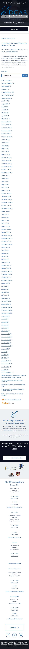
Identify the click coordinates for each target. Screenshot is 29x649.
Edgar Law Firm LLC (16, 49)
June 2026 (4, 109)
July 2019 (4, 352)
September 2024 (6, 172)
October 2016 (5, 367)
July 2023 (4, 214)
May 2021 (4, 292)
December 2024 (5, 163)
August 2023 (5, 211)
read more (4, 71)
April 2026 (4, 115)
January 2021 (5, 304)
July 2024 (4, 178)
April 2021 (4, 295)
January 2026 (5, 124)
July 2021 (4, 286)
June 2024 (4, 181)
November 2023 (6, 202)
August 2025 (5, 139)
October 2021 (5, 277)
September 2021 (6, 280)
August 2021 (5, 283)
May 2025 (4, 148)
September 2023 (6, 208)
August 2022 (5, 247)
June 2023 (4, 217)
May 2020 (4, 325)
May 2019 (4, 358)
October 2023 (5, 205)
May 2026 (4, 112)
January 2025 (5, 160)
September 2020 (6, 313)
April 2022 (4, 259)
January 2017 (5, 361)
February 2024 (5, 193)
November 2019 (6, 340)
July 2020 (4, 319)
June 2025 (4, 145)
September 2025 (6, 136)
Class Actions (5, 86)
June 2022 (4, 253)
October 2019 (5, 343)
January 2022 (5, 268)
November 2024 (6, 166)
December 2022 (5, 235)
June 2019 (4, 355)
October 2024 (5, 169)
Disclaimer (4, 644)
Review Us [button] (14, 627)
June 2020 (4, 322)
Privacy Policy (18, 644)
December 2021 (5, 271)
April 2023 (4, 223)
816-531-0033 (14, 504)
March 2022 (4, 262)
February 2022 (5, 265)
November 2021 (6, 274)
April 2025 (4, 151)
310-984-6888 (14, 616)
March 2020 (4, 331)
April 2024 (4, 187)
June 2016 (4, 370)
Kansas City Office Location (14, 507)
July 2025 (4, 142)
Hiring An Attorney (12, 52)
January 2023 (5, 232)
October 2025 (5, 133)
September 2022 (6, 244)
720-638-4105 (14, 588)
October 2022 (5, 241)
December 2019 (5, 337)
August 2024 (5, 175)
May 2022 (4, 256)
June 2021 (4, 289)
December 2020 (5, 307)
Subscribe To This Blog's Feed (12, 399)
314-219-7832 (14, 534)
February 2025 (5, 157)
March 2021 (4, 298)
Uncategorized (5, 98)
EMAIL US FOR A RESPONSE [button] (14, 458)
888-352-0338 (19, 3)
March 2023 (4, 226)
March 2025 (4, 154)
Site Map (10, 644)
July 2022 (4, 250)
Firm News (4, 89)
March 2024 (4, 190)
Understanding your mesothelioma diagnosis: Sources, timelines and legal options (13, 376)
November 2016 (6, 364)
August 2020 (5, 316)
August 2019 (5, 349)
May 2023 (4, 220)
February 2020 (5, 334)
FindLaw (21, 645)
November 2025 (6, 130)
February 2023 (5, 229)
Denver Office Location (14, 563)
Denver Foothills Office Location (15, 591)
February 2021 (5, 301)
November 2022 (6, 238)
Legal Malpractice (6, 95)
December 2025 (5, 127)
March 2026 (4, 118)
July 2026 (4, 106)
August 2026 (5, 104)
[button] (14, 29)
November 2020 (6, 310)
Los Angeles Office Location (14, 618)
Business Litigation (6, 83)
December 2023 (5, 199)
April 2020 (4, 328)
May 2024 (4, 184)
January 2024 (5, 196)
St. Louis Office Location (14, 537)
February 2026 (5, 121)
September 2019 (6, 346)
